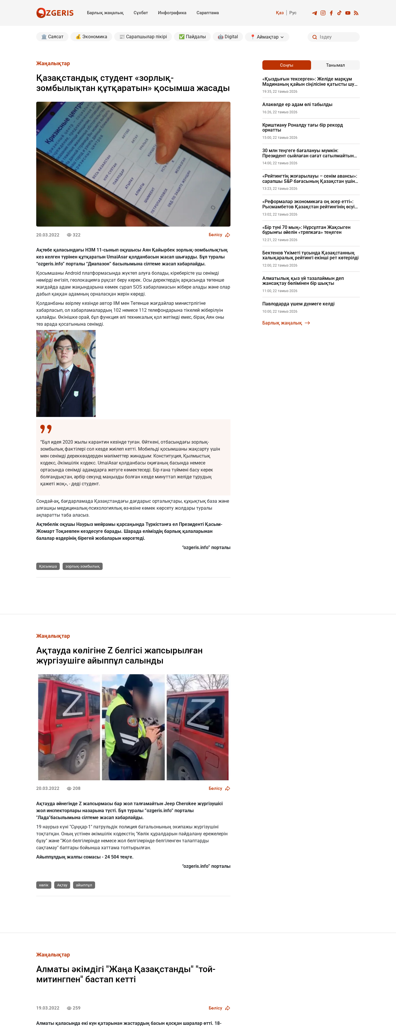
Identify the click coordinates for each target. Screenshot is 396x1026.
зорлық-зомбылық (83, 566)
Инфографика (172, 12)
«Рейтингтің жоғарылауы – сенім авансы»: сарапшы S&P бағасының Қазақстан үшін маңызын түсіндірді (309, 179)
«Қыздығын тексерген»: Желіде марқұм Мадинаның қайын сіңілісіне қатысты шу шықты (308, 81)
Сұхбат (141, 12)
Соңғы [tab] (286, 65)
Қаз (280, 12)
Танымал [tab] (335, 65)
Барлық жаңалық (105, 12)
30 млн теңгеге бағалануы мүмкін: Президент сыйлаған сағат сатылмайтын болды (308, 153)
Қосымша (48, 566)
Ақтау (62, 885)
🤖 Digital (228, 36)
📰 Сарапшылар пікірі (143, 36)
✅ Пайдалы (192, 36)
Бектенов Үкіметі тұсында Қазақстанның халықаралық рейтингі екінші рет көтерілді (310, 255)
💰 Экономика (91, 36)
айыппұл (84, 885)
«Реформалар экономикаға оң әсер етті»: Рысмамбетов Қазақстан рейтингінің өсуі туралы (308, 204)
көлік (43, 885)
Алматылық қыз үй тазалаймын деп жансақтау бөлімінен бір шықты (303, 281)
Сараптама (208, 12)
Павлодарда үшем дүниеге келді (298, 304)
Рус (293, 12)
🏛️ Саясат (52, 36)
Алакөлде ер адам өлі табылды (297, 104)
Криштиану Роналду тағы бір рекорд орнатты (302, 128)
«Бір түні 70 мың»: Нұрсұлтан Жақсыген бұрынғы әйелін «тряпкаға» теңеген (306, 230)
